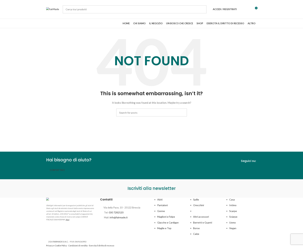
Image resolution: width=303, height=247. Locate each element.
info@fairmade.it (119, 217)
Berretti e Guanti (202, 222)
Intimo (232, 205)
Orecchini (198, 205)
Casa (232, 199)
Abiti (160, 199)
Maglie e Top (164, 228)
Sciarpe (233, 216)
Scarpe (233, 210)
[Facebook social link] (248, 169)
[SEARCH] (202, 9)
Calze (196, 233)
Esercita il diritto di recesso (101, 245)
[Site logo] (52, 8)
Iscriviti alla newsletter (152, 188)
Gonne (161, 210)
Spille (196, 199)
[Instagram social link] (254, 169)
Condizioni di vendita (78, 245)
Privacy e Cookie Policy (56, 245)
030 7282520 (116, 212)
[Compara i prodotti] (248, 9)
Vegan (232, 228)
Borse (196, 228)
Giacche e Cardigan (168, 222)
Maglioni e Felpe (166, 216)
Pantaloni (162, 205)
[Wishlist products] (242, 9)
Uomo (232, 222)
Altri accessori (201, 216)
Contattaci (57, 170)
